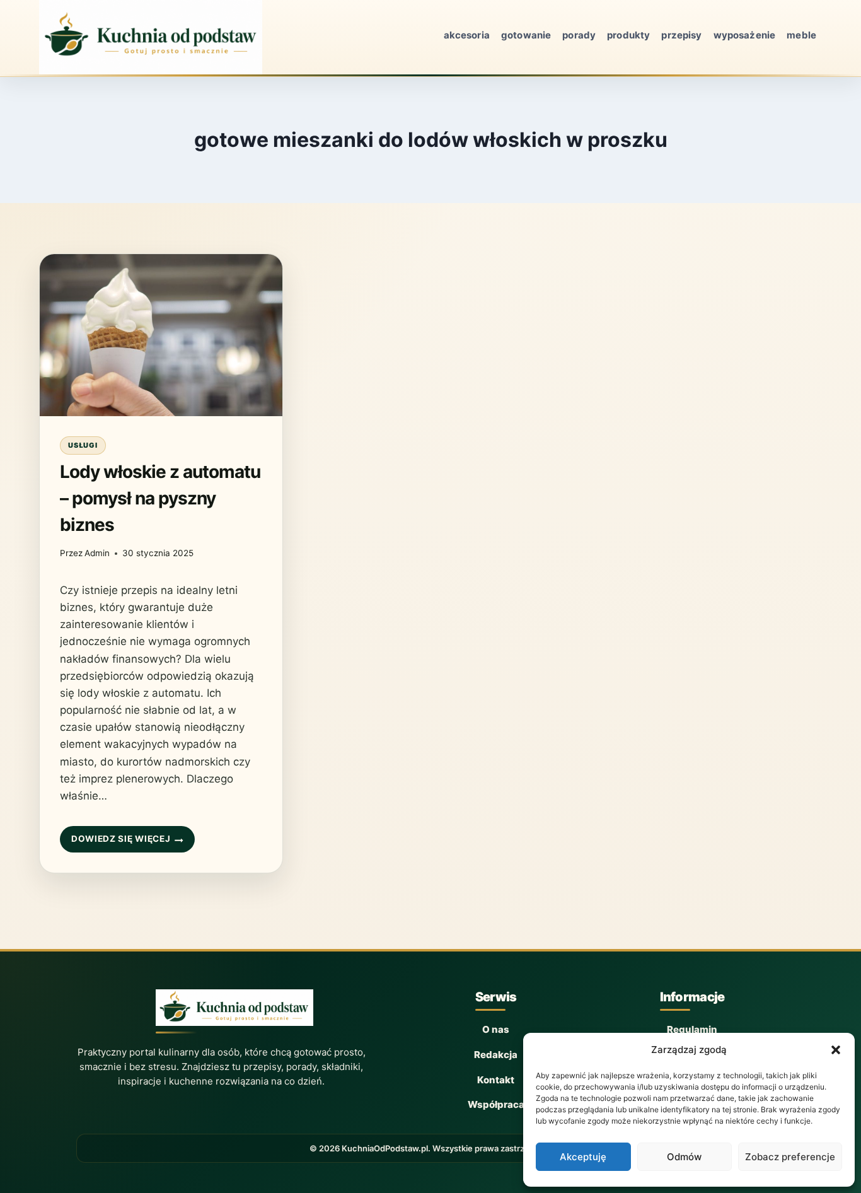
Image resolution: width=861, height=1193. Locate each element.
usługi (83, 445)
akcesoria (467, 35)
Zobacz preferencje (790, 1157)
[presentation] (161, 335)
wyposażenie (745, 35)
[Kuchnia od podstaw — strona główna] (234, 1011)
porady (579, 35)
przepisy (681, 35)
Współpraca (496, 1104)
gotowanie (526, 35)
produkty (628, 35)
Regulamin (692, 1029)
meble (801, 35)
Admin (97, 553)
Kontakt (495, 1080)
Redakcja (495, 1055)
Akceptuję (583, 1157)
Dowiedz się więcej (120, 843)
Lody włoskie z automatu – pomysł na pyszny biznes (160, 498)
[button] (835, 1050)
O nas (495, 1029)
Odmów (684, 1157)
